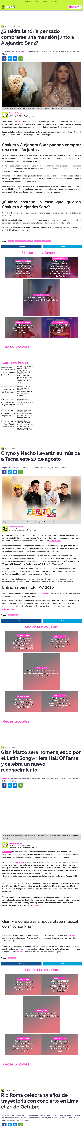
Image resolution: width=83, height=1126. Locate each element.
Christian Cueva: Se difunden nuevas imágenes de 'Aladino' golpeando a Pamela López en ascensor (25, 413)
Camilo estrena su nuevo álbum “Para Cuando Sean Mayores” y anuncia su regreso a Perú (59, 703)
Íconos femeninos (13, 26)
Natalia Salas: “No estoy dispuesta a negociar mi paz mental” (60, 329)
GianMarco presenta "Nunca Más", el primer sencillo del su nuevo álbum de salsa (23, 703)
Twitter (63, 247)
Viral (17, 241)
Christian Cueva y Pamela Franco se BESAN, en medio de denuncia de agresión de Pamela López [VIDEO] (25, 391)
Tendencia (29, 241)
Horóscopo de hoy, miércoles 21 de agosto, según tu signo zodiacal (25, 401)
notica (22, 241)
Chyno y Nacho (13, 615)
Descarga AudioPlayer (41, 1)
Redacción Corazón (16, 113)
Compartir (22, 247)
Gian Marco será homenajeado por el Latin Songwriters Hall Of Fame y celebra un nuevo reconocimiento (23, 643)
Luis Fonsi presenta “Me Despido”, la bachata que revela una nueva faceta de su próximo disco (41, 673)
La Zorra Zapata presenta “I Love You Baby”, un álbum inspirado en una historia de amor (23, 268)
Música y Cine (11, 448)
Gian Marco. (39, 905)
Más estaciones (53, 1)
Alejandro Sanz (45, 241)
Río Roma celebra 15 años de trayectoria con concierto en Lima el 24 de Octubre (60, 643)
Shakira (36, 241)
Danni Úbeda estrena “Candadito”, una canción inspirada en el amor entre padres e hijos (60, 1046)
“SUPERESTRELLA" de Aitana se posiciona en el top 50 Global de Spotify (42, 298)
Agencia (11, 241)
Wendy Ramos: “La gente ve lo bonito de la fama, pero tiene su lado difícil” (23, 329)
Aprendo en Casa (29, 1)
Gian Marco (6, 778)
